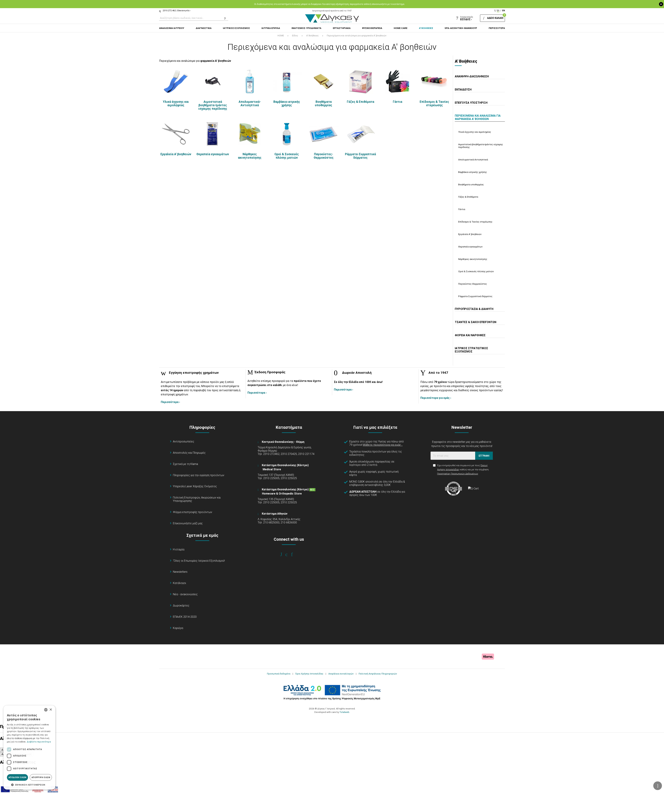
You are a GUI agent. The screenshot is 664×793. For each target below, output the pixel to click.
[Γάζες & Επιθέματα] (360, 81)
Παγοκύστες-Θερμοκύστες (324, 155)
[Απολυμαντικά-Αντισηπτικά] (249, 81)
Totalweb (344, 712)
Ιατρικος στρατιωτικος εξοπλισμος (471, 350)
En (503, 10)
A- (2, 749)
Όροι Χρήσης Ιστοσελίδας (309, 673)
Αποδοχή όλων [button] (17, 777)
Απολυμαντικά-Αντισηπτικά (250, 103)
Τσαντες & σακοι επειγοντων (475, 322)
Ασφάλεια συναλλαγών (341, 673)
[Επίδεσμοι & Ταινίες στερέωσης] (434, 81)
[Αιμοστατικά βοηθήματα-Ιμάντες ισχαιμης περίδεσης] (213, 81)
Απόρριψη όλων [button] (40, 777)
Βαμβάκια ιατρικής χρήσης (286, 103)
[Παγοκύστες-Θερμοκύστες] (323, 134)
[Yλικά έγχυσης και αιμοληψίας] (176, 81)
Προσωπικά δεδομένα (278, 673)
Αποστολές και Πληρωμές (189, 452)
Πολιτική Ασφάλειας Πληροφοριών (378, 673)
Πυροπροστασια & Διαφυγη (474, 309)
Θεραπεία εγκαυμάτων (212, 154)
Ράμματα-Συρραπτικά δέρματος (360, 155)
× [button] (50, 709)
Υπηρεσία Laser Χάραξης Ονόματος (195, 486)
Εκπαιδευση (463, 89)
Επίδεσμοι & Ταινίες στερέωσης (434, 103)
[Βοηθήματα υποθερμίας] (323, 81)
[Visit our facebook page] (283, 554)
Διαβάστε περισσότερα (39, 742)
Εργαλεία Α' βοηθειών (175, 154)
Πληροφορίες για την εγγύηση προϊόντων (198, 475)
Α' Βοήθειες (312, 35)
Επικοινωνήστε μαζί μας (188, 523)
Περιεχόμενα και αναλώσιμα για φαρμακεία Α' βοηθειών (356, 35)
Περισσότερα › (170, 402)
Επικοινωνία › (184, 10)
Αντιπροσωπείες (183, 441)
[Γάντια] (397, 81)
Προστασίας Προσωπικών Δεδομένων (457, 473)
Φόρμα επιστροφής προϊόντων (192, 512)
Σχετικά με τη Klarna (185, 464)
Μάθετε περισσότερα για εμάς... (383, 444)
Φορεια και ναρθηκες (470, 335)
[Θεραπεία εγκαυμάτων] (213, 134)
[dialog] (29, 747)
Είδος (295, 35)
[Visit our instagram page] (288, 554)
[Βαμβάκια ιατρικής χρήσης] (286, 81)
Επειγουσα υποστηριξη (471, 102)
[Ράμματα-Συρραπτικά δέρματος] (360, 134)
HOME (281, 35)
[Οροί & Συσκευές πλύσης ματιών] (286, 134)
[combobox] (46, 710)
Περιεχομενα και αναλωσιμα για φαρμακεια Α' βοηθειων (478, 117)
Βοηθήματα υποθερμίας (323, 103)
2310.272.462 (169, 10)
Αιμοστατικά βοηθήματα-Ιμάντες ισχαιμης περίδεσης (212, 105)
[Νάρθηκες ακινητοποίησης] (249, 134)
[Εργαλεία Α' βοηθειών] (176, 134)
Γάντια (397, 101)
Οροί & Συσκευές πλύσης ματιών (286, 155)
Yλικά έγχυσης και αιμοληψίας (176, 103)
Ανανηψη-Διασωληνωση (472, 76)
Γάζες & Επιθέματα (360, 101)
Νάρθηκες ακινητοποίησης (249, 155)
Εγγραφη (484, 455)
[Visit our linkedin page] (294, 554)
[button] (29, 784)
